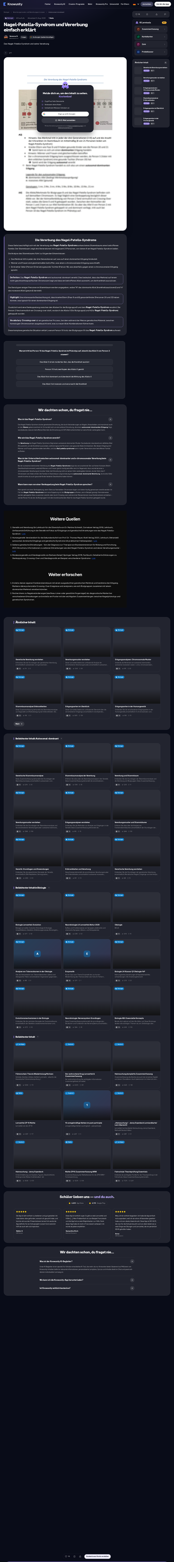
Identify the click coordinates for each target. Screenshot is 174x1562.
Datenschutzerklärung (65, 128)
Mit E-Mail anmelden (66, 120)
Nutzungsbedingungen (75, 126)
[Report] (165, 14)
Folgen (23, 37)
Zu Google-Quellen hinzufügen (43, 37)
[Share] (156, 14)
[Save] (147, 14)
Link (23, 534)
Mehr (18, 724)
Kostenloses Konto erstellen (97, 1556)
